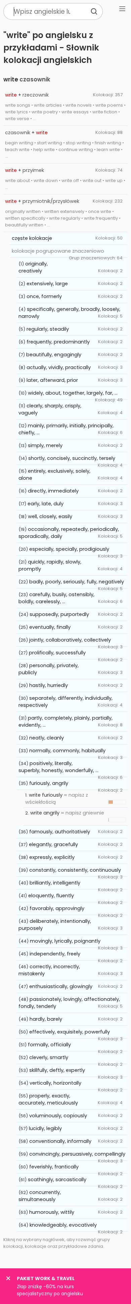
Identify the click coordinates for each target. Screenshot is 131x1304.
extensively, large (47, 283)
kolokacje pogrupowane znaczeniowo (58, 251)
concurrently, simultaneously (39, 1196)
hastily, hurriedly (48, 685)
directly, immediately (53, 490)
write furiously (45, 795)
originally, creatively (33, 267)
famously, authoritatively (59, 831)
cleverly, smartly (48, 1057)
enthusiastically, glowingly (60, 986)
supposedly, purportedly (59, 614)
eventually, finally (50, 627)
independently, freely (55, 953)
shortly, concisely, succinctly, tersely (71, 458)
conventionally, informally (60, 1141)
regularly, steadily (48, 329)
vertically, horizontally (55, 1083)
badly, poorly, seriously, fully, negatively (76, 581)
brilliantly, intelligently (55, 882)
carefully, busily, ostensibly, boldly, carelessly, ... (56, 598)
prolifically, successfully (57, 652)
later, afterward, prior (52, 380)
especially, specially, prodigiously (69, 549)
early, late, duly (45, 503)
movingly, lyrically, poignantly (65, 941)
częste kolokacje (32, 238)
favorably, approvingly (57, 908)
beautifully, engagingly (53, 354)
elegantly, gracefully (53, 844)
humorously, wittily (51, 1212)
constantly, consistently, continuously (75, 870)
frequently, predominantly (58, 341)
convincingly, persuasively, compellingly (77, 1154)
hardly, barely (46, 1019)
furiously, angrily (48, 783)
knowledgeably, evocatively (63, 1225)
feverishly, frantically (54, 1166)
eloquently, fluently (51, 895)
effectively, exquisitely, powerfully (69, 1031)
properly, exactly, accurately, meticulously (48, 1099)
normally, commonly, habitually (67, 750)
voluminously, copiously (58, 1115)
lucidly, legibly (45, 1128)
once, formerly (44, 296)
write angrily (44, 812)
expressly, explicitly (52, 857)
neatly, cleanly (46, 737)
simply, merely (45, 445)
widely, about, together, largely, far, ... (73, 393)
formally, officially (49, 1044)
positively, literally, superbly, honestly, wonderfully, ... (58, 767)
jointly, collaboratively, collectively (70, 640)
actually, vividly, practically (59, 367)
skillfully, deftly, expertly (57, 1070)
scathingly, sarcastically (57, 1179)
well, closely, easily (50, 516)
